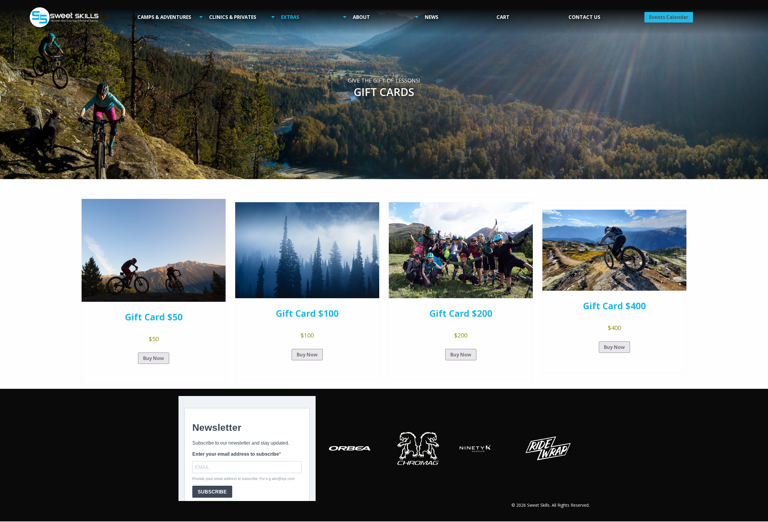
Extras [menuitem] (290, 17)
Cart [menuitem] (502, 17)
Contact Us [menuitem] (584, 17)
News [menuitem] (431, 17)
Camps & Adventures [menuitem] (164, 17)
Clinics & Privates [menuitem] (232, 17)
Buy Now (153, 358)
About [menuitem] (361, 17)
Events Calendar (668, 17)
